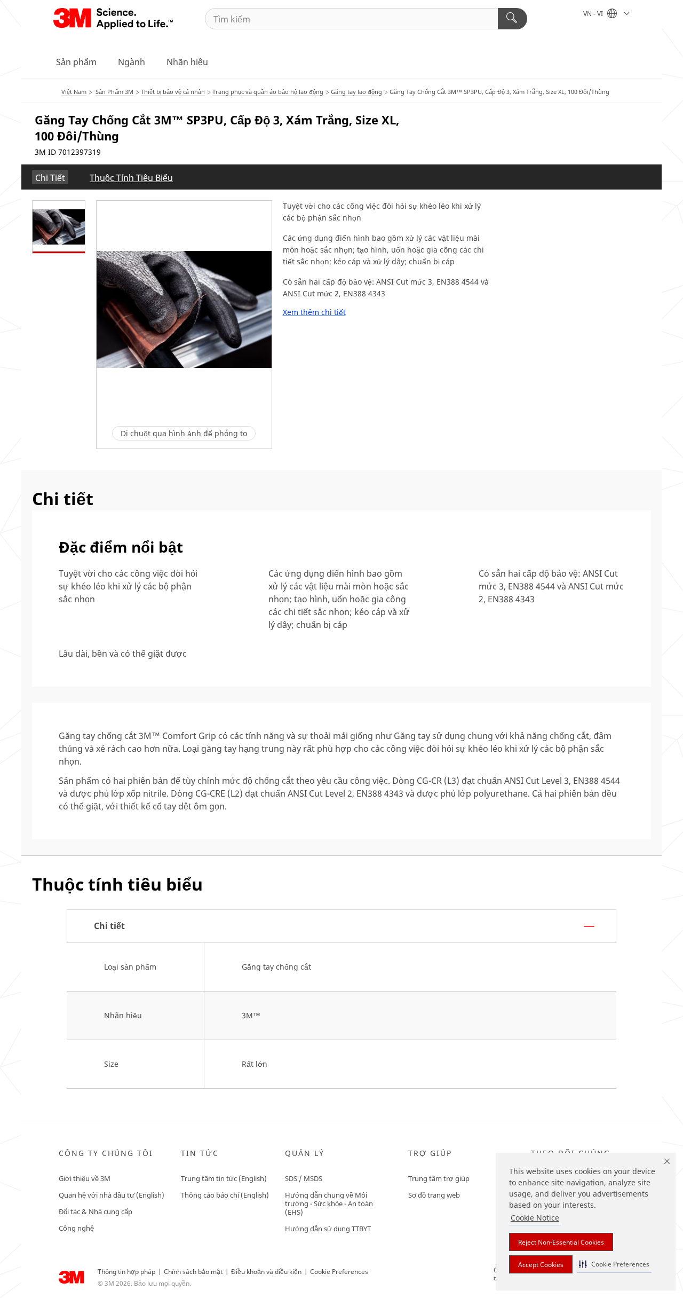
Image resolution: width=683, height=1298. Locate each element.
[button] (614, 1264)
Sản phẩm (76, 62)
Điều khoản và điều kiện (266, 1272)
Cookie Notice (535, 1218)
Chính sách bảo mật (193, 1272)
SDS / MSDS (303, 1178)
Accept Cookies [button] (540, 1264)
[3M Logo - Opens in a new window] (113, 18)
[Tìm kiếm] (512, 18)
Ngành (131, 62)
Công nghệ (76, 1228)
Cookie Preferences (339, 1272)
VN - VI (594, 13)
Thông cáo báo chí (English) (225, 1195)
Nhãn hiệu (187, 62)
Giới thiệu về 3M (84, 1178)
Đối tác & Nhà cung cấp (95, 1211)
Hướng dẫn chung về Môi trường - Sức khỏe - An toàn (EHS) (329, 1203)
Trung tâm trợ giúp (439, 1178)
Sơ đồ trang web (434, 1195)
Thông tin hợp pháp (126, 1272)
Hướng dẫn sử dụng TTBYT (328, 1228)
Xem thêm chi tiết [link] (314, 312)
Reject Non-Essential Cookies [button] (561, 1242)
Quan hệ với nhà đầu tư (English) (111, 1195)
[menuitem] (50, 177)
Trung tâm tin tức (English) (224, 1178)
